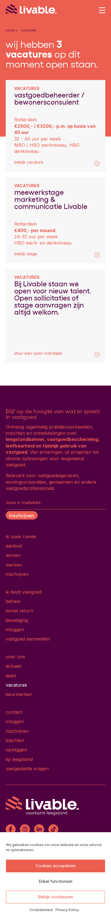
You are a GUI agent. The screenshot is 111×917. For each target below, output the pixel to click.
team (11, 675)
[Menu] (102, 10)
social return (19, 610)
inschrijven (17, 574)
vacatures (16, 685)
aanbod (14, 546)
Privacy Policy (67, 910)
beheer (13, 601)
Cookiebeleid (41, 910)
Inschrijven (21, 515)
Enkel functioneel (55, 881)
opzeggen (16, 749)
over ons (15, 656)
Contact (14, 712)
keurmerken (19, 694)
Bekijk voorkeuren (55, 896)
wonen (13, 555)
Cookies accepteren (56, 865)
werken (14, 565)
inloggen (15, 629)
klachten (15, 740)
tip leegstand (19, 759)
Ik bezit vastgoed (24, 592)
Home (10, 30)
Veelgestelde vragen (27, 768)
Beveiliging (17, 620)
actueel (13, 666)
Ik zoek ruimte (21, 536)
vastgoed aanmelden (28, 639)
